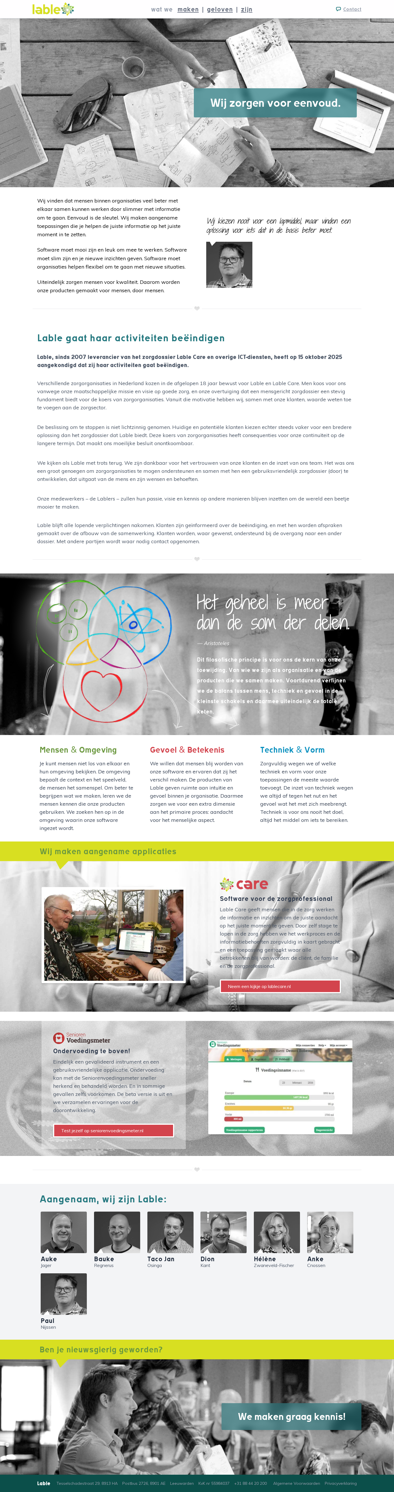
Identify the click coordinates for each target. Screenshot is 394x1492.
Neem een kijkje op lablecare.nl (259, 986)
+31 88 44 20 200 (250, 1483)
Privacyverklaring (341, 1483)
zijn (246, 9)
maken (188, 9)
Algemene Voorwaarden (296, 1483)
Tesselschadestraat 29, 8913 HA (87, 1483)
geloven (220, 9)
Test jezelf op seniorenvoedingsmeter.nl (102, 1130)
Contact (352, 9)
